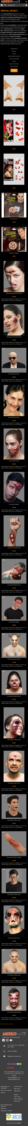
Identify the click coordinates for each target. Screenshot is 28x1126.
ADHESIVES (14, 48)
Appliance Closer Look (14, 739)
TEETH (14, 61)
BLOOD (14, 51)
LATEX (14, 53)
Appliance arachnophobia (14, 337)
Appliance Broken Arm (14, 548)
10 (8, 1024)
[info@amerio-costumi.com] (14, 1056)
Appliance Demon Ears (14, 975)
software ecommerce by (14, 1123)
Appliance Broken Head (14, 585)
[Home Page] (14, 1034)
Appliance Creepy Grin (14, 820)
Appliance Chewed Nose (14, 696)
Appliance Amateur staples (14, 293)
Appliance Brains (14, 504)
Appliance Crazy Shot (14, 783)
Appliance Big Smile (14, 417)
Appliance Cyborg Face (14, 894)
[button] (14, 70)
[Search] (5, 5)
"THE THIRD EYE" (14, 219)
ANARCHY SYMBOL (14, 253)
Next (11, 1024)
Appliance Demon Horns (14, 1012)
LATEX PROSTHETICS (14, 56)
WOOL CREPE (14, 66)
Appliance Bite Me (14, 461)
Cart (26, 1)
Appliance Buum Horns (14, 659)
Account (26, 5)
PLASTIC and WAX (14, 59)
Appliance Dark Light (14, 938)
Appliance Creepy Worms (14, 857)
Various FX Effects (14, 64)
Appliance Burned (14, 622)
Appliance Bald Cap (14, 374)
